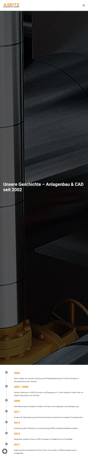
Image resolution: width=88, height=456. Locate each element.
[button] (84, 5)
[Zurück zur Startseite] (11, 5)
